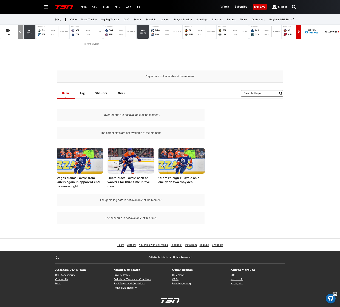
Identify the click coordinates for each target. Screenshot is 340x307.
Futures (231, 19)
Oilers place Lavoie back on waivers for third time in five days (128, 182)
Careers (131, 244)
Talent (120, 244)
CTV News (178, 274)
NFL (117, 7)
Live (262, 7)
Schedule (151, 19)
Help (58, 283)
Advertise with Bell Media (153, 244)
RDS (233, 274)
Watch (224, 7)
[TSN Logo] (64, 7)
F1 (138, 7)
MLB (106, 7)
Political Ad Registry (125, 287)
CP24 (175, 279)
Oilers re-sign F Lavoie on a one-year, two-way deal (178, 180)
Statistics (217, 19)
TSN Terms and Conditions (129, 283)
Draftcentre (258, 19)
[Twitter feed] (57, 257)
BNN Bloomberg (181, 283)
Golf (128, 7)
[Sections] (46, 6)
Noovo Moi (237, 283)
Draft (126, 19)
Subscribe (241, 7)
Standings (202, 19)
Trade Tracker (89, 19)
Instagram (191, 244)
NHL (84, 7)
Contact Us (61, 279)
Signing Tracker (110, 19)
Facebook (176, 244)
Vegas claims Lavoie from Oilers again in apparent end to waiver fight (78, 182)
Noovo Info (237, 279)
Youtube (204, 244)
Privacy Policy (122, 274)
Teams (244, 19)
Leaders (165, 19)
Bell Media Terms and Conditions (132, 279)
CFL (94, 7)
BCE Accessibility (65, 274)
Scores (137, 19)
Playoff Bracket (183, 19)
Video (73, 19)
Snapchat (217, 244)
